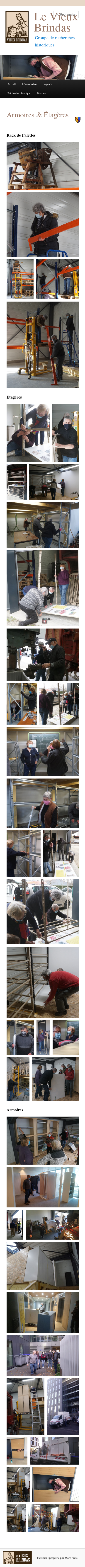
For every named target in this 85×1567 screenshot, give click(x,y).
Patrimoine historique (18, 93)
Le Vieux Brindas (56, 21)
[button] (43, 166)
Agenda (48, 84)
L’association (29, 84)
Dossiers (41, 93)
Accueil (11, 84)
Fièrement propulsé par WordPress (57, 1558)
